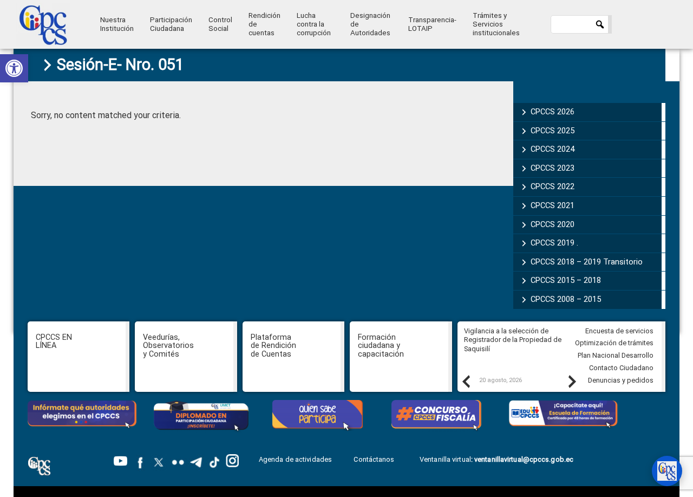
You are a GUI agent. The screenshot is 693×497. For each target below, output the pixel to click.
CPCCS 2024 (552, 149)
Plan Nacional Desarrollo (615, 355)
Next (572, 381)
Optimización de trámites (614, 343)
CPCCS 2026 (552, 112)
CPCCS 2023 (552, 168)
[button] (14, 68)
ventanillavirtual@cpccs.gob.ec (523, 459)
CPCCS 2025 (552, 130)
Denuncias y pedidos (620, 380)
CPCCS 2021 (552, 205)
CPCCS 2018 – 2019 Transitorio (587, 262)
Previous (465, 381)
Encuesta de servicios (619, 331)
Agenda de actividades (295, 459)
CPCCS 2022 (552, 186)
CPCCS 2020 (552, 224)
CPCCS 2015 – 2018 (566, 280)
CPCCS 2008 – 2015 (566, 299)
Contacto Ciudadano (621, 368)
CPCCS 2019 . (554, 243)
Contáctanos (375, 459)
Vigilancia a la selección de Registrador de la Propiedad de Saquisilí (512, 340)
